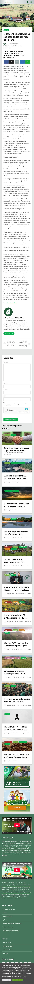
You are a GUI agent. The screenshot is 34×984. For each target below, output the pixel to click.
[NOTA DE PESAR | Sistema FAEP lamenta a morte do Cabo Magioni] (17, 717)
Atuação (7, 435)
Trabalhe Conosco (8, 927)
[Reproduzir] (4, 833)
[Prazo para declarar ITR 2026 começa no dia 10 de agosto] (17, 605)
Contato (5, 912)
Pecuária (7, 518)
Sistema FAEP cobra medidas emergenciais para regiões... (16, 644)
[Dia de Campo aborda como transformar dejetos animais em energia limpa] (17, 521)
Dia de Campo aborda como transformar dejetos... (16, 532)
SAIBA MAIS (23, 976)
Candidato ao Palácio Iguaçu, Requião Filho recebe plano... (16, 588)
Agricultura (8, 546)
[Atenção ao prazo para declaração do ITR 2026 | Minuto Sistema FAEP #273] (17, 661)
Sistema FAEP (28, 843)
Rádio (18, 658)
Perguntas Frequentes (9, 909)
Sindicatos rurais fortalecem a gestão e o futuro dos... (16, 449)
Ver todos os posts (9, 333)
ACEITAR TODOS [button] (17, 980)
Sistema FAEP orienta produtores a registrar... (14, 560)
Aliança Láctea (7, 942)
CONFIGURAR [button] (6, 980)
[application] (17, 825)
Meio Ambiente (14, 463)
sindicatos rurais (25, 848)
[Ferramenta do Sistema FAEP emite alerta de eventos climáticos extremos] (17, 494)
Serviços (6, 30)
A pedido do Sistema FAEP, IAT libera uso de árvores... (15, 477)
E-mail (5, 389)
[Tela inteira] (30, 833)
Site (4, 396)
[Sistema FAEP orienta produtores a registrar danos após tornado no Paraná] (17, 549)
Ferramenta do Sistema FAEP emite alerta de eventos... (16, 504)
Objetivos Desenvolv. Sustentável (12, 923)
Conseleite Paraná (8, 950)
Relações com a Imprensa (12, 43)
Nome (5, 383)
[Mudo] (27, 833)
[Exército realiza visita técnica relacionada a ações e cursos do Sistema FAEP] (17, 689)
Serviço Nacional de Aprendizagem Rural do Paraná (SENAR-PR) (16, 847)
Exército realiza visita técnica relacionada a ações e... (17, 700)
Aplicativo (5, 920)
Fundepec (5, 953)
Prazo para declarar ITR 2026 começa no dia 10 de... (16, 616)
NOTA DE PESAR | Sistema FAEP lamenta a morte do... (15, 728)
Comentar (18, 45)
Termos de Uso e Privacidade (11, 930)
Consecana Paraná (8, 946)
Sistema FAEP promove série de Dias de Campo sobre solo (16, 755)
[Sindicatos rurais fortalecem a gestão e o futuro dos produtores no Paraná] (17, 438)
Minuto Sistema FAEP (9, 658)
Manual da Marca (7, 916)
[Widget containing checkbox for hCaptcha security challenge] (16, 410)
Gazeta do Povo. (12, 303)
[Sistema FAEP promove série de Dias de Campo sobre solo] (17, 745)
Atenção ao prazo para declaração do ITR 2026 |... (15, 672)
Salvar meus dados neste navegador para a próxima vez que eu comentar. (16, 404)
